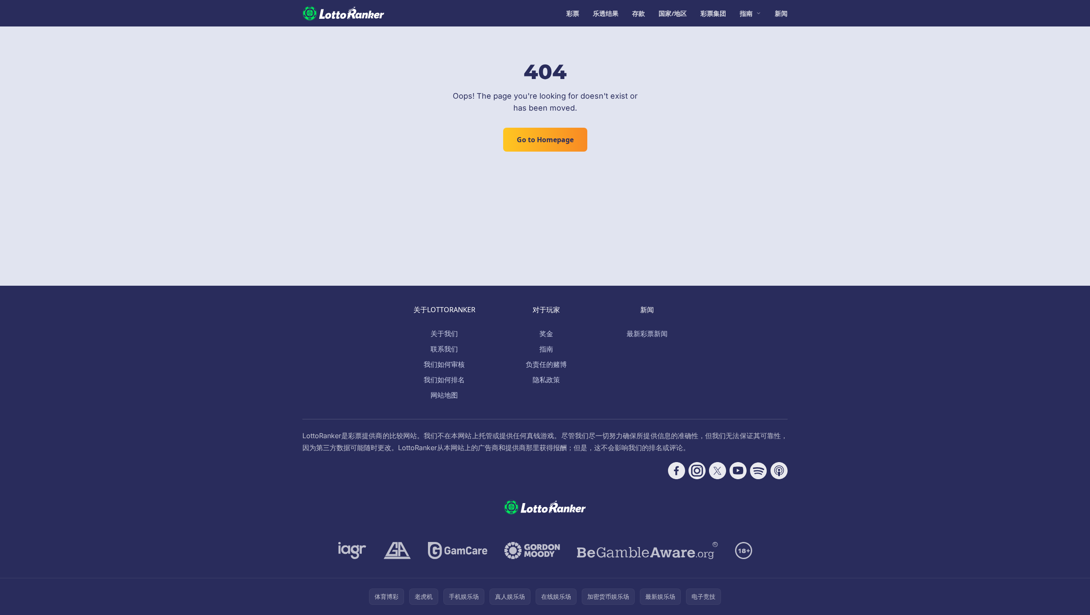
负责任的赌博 (546, 364)
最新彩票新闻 (647, 333)
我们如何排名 (444, 379)
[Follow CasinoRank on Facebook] (676, 470)
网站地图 (444, 395)
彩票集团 (713, 13)
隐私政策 (546, 379)
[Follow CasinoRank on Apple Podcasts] (779, 470)
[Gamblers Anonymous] (397, 550)
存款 (638, 13)
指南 (746, 13)
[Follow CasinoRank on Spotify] (758, 470)
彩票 (572, 13)
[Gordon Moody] (532, 550)
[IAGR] (352, 550)
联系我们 (444, 349)
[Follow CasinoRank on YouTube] (738, 470)
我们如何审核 (444, 364)
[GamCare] (457, 550)
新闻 (781, 13)
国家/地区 (673, 13)
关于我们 (444, 333)
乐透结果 (605, 13)
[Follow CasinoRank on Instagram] (697, 470)
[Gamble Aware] (647, 550)
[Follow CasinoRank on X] (717, 470)
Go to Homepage (545, 139)
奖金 (546, 333)
